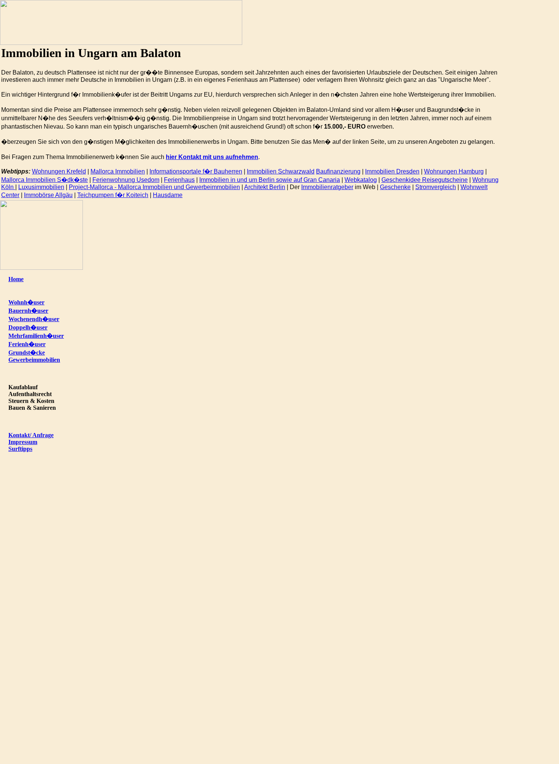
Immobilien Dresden (392, 171)
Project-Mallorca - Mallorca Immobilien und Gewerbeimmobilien (154, 187)
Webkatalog (361, 180)
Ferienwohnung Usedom (125, 180)
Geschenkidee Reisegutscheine (424, 180)
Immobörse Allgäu (48, 195)
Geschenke (395, 187)
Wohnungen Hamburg (454, 171)
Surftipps (20, 449)
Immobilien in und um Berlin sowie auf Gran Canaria (269, 180)
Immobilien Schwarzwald (280, 171)
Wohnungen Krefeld (59, 171)
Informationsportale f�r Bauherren (195, 171)
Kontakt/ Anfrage (31, 435)
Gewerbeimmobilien (34, 360)
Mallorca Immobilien (118, 171)
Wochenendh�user (33, 319)
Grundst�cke (26, 352)
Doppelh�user (28, 327)
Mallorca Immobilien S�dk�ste (44, 180)
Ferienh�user (27, 344)
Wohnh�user (26, 302)
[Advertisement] (533, 91)
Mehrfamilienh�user (36, 336)
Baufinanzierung (338, 171)
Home (16, 279)
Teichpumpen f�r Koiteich (112, 195)
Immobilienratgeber (327, 187)
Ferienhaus (179, 180)
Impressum (22, 442)
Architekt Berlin (264, 187)
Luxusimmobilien (41, 187)
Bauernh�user (28, 310)
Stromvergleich (435, 187)
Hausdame (168, 195)
